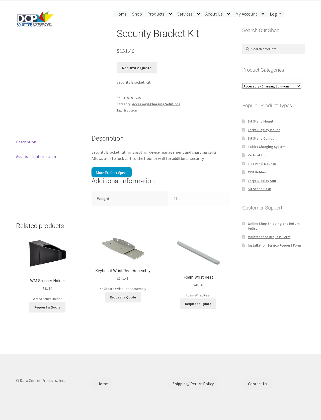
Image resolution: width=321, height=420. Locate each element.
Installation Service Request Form (274, 245)
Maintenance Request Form (269, 237)
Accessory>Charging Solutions (156, 104)
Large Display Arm (262, 180)
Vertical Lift (257, 155)
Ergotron (130, 110)
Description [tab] (26, 141)
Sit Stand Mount (260, 121)
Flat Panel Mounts (262, 163)
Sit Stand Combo (261, 138)
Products (156, 14)
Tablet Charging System (267, 146)
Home (121, 14)
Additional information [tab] (36, 156)
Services (185, 14)
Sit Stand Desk (259, 189)
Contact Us (257, 383)
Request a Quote (136, 67)
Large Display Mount (264, 130)
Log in (275, 14)
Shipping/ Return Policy (193, 383)
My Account (246, 14)
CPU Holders (257, 172)
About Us (214, 14)
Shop (137, 14)
